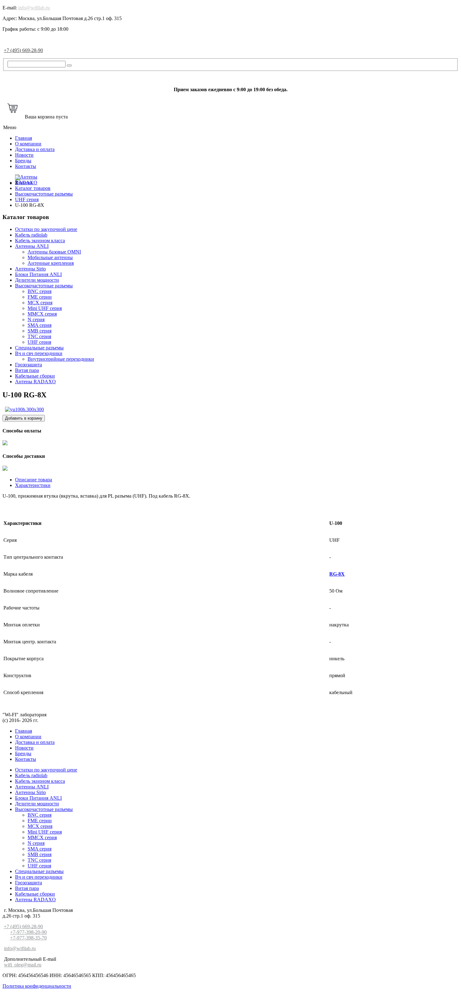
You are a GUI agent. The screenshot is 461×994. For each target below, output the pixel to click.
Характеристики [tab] (32, 485)
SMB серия (39, 330)
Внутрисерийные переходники (61, 359)
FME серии (40, 297)
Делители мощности (37, 280)
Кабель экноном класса (40, 240)
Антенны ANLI (32, 246)
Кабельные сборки (35, 376)
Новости (24, 155)
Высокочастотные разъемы (44, 285)
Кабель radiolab (31, 235)
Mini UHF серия (45, 308)
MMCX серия (42, 314)
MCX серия (40, 302)
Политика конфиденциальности (37, 986)
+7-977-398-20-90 (28, 932)
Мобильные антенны (50, 257)
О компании (28, 143)
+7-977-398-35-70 (28, 937)
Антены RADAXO (35, 381)
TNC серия (39, 336)
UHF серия (39, 342)
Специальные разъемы (39, 347)
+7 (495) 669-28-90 (23, 50)
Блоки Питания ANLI (38, 274)
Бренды (23, 160)
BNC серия (39, 291)
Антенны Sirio (30, 268)
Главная (23, 138)
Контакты (25, 166)
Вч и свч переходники (38, 353)
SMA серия (39, 325)
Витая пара (27, 370)
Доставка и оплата (35, 149)
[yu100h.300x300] (24, 409)
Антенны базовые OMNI (54, 251)
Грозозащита (28, 364)
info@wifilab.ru (34, 7)
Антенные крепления (51, 263)
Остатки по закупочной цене (46, 229)
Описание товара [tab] (33, 479)
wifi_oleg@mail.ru (22, 964)
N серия (36, 319)
